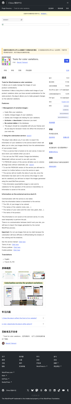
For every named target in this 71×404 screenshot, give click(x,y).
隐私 (3, 366)
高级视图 (52, 122)
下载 (66, 61)
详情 (5, 70)
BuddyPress (7, 382)
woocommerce (64, 113)
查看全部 (66, 137)
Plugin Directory (7, 8)
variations (65, 109)
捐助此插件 (52, 166)
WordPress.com (8, 372)
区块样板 (22, 366)
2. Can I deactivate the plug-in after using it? (17, 324)
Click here (22, 242)
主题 (20, 360)
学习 (37, 356)
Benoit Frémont (22, 62)
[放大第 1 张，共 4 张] (13, 274)
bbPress (5, 379)
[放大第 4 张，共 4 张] (43, 283)
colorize (66, 106)
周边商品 (57, 366)
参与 (55, 356)
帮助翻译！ (44, 13)
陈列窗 (21, 356)
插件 (20, 363)
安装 (19, 70)
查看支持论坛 (53, 152)
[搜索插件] (21, 20)
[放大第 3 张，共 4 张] (43, 274)
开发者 (38, 363)
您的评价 (52, 137)
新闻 (3, 360)
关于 (3, 356)
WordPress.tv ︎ (41, 366)
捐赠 (56, 363)
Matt (4, 376)
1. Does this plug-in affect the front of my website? (19, 318)
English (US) (65, 102)
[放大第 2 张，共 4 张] (28, 274)
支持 (67, 70)
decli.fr (29, 136)
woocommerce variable (63, 117)
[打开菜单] (68, 3)
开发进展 (29, 70)
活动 (55, 360)
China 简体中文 (11, 390)
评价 (12, 70)
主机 (3, 363)
